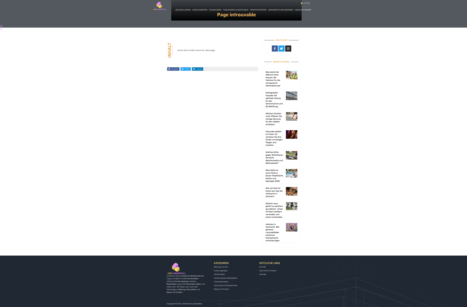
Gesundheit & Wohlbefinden (280, 10)
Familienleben (215, 10)
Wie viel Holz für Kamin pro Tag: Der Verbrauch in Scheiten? (274, 192)
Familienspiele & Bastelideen (235, 10)
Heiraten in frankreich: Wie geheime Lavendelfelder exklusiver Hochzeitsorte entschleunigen (273, 232)
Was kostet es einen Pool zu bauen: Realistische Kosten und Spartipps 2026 (274, 176)
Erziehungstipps (200, 10)
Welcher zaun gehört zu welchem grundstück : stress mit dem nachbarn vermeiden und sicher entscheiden (274, 210)
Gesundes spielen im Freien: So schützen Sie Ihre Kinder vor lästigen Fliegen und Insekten (274, 138)
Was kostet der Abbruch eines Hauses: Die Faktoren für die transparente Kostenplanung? (273, 79)
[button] (173, 69)
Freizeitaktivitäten (258, 10)
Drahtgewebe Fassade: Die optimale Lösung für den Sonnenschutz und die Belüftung (274, 99)
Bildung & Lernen (183, 10)
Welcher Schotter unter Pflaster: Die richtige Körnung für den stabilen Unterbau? (274, 119)
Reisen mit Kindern (303, 10)
